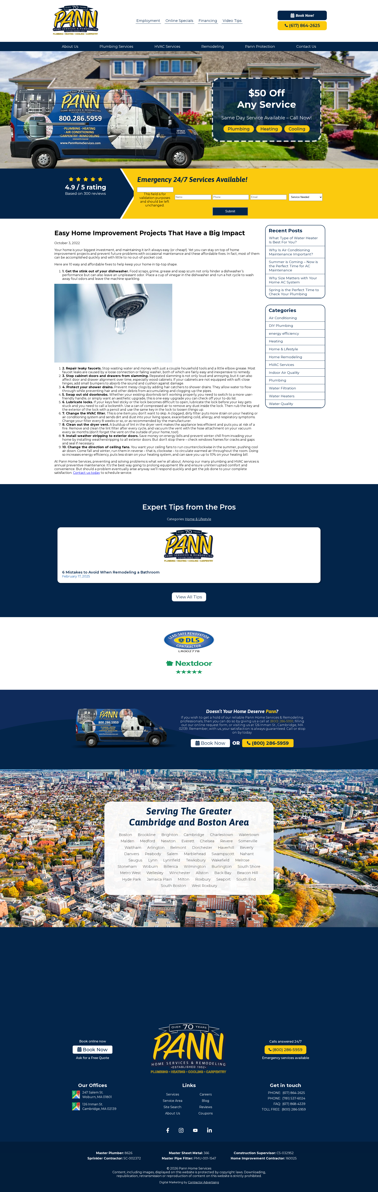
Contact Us (306, 46)
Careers (206, 1094)
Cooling (297, 128)
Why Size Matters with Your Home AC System (293, 280)
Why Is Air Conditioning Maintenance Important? (291, 252)
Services (172, 1094)
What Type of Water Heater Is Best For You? (293, 240)
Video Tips (232, 20)
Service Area (172, 1101)
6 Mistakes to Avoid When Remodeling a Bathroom (111, 572)
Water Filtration (282, 388)
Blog (205, 1101)
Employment (148, 20)
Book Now (212, 743)
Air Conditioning (283, 318)
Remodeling (212, 46)
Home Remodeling (285, 357)
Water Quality (281, 404)
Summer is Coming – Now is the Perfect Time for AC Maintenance (293, 266)
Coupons (205, 1113)
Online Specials (179, 20)
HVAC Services (167, 46)
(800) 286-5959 (281, 721)
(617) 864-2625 (304, 25)
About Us (70, 46)
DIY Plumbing (281, 325)
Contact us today (86, 473)
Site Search (172, 1107)
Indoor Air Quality (284, 372)
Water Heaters (282, 396)
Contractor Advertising (203, 1182)
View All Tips (189, 596)
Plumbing (239, 128)
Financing (208, 20)
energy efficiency (284, 333)
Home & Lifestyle (283, 349)
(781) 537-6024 (293, 1098)
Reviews (205, 1107)
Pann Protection (260, 46)
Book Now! (305, 15)
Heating (269, 128)
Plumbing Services (116, 46)
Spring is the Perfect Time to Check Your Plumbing (294, 292)
